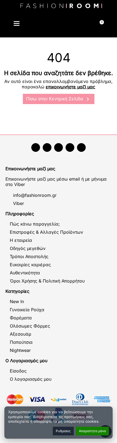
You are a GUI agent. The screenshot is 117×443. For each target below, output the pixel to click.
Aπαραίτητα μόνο (92, 431)
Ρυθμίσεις (63, 431)
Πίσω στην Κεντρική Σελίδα (58, 99)
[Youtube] (47, 147)
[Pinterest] (81, 147)
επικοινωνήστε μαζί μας (70, 86)
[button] (44, 24)
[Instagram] (58, 147)
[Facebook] (35, 147)
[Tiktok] (70, 147)
